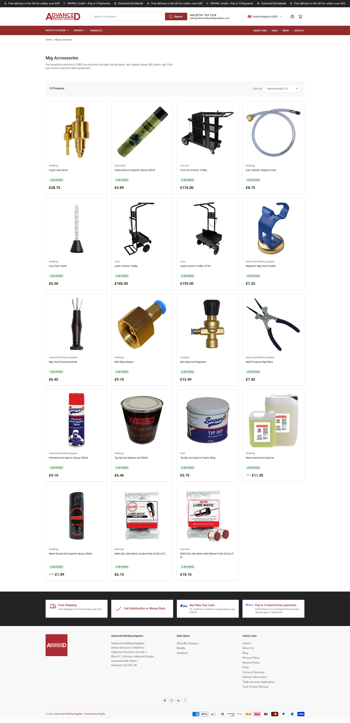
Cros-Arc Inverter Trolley (193, 170)
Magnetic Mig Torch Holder (261, 266)
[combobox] (139, 16)
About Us (248, 648)
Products (96, 30)
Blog (245, 653)
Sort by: (257, 88)
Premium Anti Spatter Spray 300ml (68, 457)
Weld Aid (119, 549)
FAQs (275, 30)
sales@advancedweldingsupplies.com (209, 18)
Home (49, 39)
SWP (182, 453)
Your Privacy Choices (255, 686)
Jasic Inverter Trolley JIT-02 (195, 266)
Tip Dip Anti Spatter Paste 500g (197, 457)
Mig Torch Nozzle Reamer (63, 361)
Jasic (117, 261)
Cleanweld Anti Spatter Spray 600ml (134, 170)
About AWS (260, 30)
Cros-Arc (184, 165)
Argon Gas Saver (58, 170)
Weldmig (53, 165)
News (286, 30)
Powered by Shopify (95, 713)
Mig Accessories (63, 39)
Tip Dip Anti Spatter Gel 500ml (131, 457)
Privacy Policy (250, 657)
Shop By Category (56, 30)
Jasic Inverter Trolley (126, 266)
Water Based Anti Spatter (260, 457)
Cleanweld (119, 165)
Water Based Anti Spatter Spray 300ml (70, 553)
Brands (78, 30)
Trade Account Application (258, 682)
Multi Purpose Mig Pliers (259, 361)
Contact (299, 30)
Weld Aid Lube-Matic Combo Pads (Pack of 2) (140, 553)
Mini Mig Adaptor (124, 361)
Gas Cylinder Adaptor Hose (261, 170)
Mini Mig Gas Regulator (193, 361)
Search (178, 16)
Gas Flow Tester (58, 266)
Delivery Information (254, 677)
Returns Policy (251, 662)
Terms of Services (253, 672)
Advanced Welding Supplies (260, 261)
